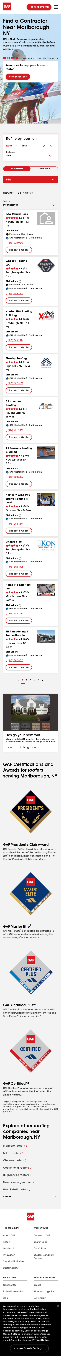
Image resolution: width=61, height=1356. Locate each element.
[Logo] (7, 10)
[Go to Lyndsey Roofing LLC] (46, 265)
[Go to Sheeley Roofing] (46, 363)
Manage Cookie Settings (27, 1348)
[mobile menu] (56, 7)
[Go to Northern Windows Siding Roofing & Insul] (46, 499)
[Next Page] (42, 681)
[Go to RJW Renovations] (46, 218)
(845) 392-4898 (14, 567)
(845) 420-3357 (14, 477)
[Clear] (44, 143)
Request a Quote (18, 250)
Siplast (37, 1285)
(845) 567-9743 (14, 661)
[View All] (20, 231)
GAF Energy (40, 1298)
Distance (10, 152)
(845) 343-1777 (14, 614)
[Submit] (51, 143)
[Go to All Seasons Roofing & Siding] (46, 453)
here (21, 1109)
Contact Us (9, 1285)
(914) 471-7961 (14, 430)
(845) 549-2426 (14, 341)
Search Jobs (40, 1242)
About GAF (9, 1236)
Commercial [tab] (28, 58)
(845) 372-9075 (14, 243)
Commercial (44, 169)
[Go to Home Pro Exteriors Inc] (46, 589)
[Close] (58, 1305)
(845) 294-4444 (14, 524)
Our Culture (40, 1249)
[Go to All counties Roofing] (46, 406)
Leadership (9, 1249)
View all (7, 1197)
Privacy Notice (40, 1340)
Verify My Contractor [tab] (47, 58)
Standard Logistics (44, 1292)
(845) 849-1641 (14, 294)
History (6, 1242)
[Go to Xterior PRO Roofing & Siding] (46, 316)
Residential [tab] (10, 58)
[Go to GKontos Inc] (46, 546)
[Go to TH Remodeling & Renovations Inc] (46, 636)
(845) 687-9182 (14, 384)
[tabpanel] (30, 72)
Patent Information (13, 1292)
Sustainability (10, 1268)
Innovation (9, 1255)
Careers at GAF (42, 1236)
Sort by (6, 201)
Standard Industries (14, 1262)
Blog (5, 1298)
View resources (18, 77)
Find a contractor (39, 7)
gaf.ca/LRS (34, 1109)
